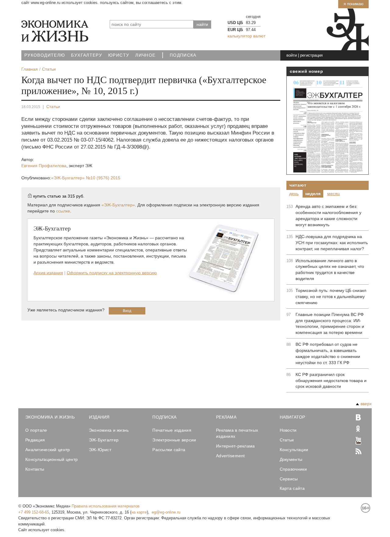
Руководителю (44, 55)
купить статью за (58, 196)
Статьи (53, 106)
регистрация (311, 55)
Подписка (183, 55)
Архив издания (48, 272)
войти (291, 55)
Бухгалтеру (86, 55)
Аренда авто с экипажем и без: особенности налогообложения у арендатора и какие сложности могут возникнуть (328, 215)
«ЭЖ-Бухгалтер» (85, 177)
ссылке (63, 211)
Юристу (118, 55)
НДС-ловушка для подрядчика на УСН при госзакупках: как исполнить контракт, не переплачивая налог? (332, 242)
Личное (145, 55)
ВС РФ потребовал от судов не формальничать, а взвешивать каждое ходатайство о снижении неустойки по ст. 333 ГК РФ (328, 353)
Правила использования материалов (106, 506)
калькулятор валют (246, 35)
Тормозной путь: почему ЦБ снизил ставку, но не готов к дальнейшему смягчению (331, 296)
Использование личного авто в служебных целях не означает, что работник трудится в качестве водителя (330, 269)
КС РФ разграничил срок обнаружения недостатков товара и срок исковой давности (331, 380)
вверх (366, 403)
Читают (297, 185)
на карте (139, 512)
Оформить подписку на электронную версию (112, 272)
